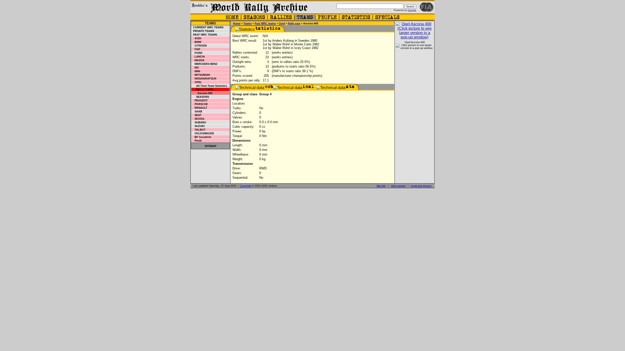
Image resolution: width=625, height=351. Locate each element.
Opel (197, 82)
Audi (196, 38)
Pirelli (197, 140)
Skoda (198, 118)
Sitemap (210, 146)
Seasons (200, 96)
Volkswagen (203, 133)
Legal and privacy (421, 185)
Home (236, 23)
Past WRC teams (204, 34)
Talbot (199, 129)
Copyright (245, 185)
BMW (196, 41)
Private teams (203, 30)
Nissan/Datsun (204, 78)
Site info (381, 185)
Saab (197, 111)
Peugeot (200, 100)
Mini (196, 71)
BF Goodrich (201, 137)
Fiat (196, 49)
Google (412, 10)
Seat (196, 115)
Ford (197, 52)
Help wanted (398, 185)
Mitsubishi (201, 74)
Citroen (199, 45)
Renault (199, 107)
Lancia (198, 56)
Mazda (198, 60)
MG (195, 67)
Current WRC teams (207, 27)
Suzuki (198, 126)
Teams (210, 23)
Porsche (200, 104)
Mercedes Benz (205, 63)
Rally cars (202, 89)
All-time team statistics (209, 85)
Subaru (199, 122)
